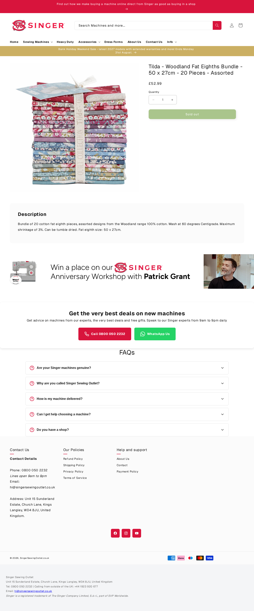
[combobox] (148, 25)
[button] (37, 42)
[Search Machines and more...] (217, 25)
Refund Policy (73, 459)
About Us (123, 459)
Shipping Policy (74, 465)
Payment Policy (127, 471)
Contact (122, 465)
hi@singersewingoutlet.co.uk (33, 591)
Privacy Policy (73, 471)
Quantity (154, 92)
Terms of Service (75, 478)
